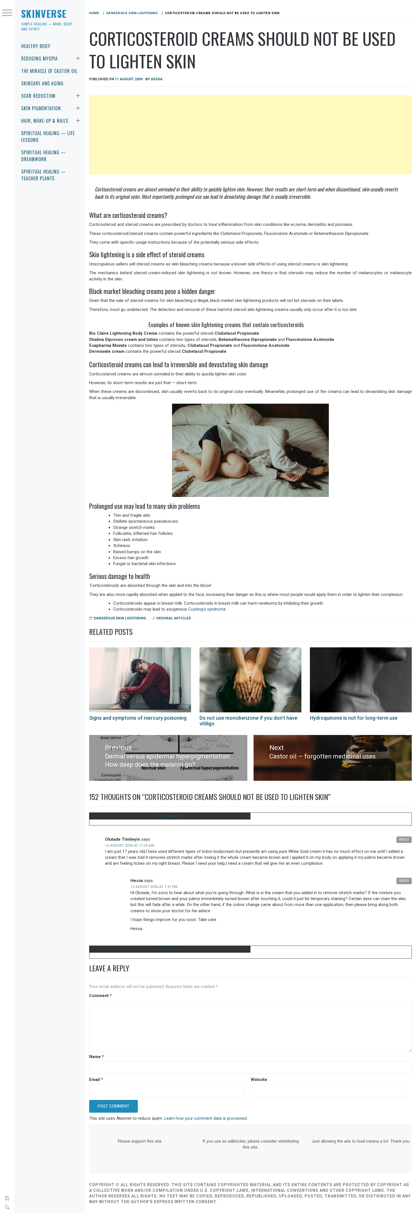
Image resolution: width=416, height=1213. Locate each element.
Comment (100, 995)
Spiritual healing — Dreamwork (43, 156)
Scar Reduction (38, 95)
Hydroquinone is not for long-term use (354, 718)
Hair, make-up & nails (44, 120)
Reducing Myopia (39, 58)
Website (259, 1079)
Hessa (156, 79)
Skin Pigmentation (41, 108)
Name (96, 1056)
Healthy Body (35, 46)
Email (96, 1079)
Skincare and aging (42, 83)
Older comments (170, 816)
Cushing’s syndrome (207, 609)
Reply (404, 840)
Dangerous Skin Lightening (120, 618)
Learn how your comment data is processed (205, 1118)
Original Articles (173, 618)
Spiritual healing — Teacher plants (43, 175)
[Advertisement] (250, 134)
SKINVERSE (44, 13)
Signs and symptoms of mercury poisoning (137, 718)
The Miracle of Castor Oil (49, 71)
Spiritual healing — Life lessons (48, 136)
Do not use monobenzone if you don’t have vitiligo (248, 720)
